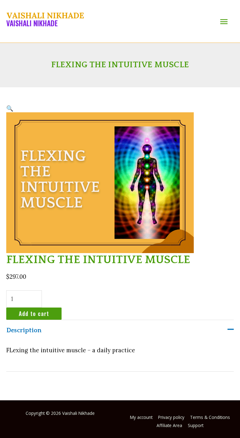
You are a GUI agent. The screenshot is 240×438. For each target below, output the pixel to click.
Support (195, 425)
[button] (9, 108)
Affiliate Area (169, 425)
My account (141, 417)
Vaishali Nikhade (32, 23)
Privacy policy (171, 417)
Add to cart (34, 313)
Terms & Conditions (210, 417)
